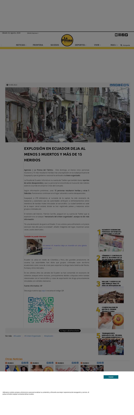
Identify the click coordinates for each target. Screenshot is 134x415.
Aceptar (111, 377)
